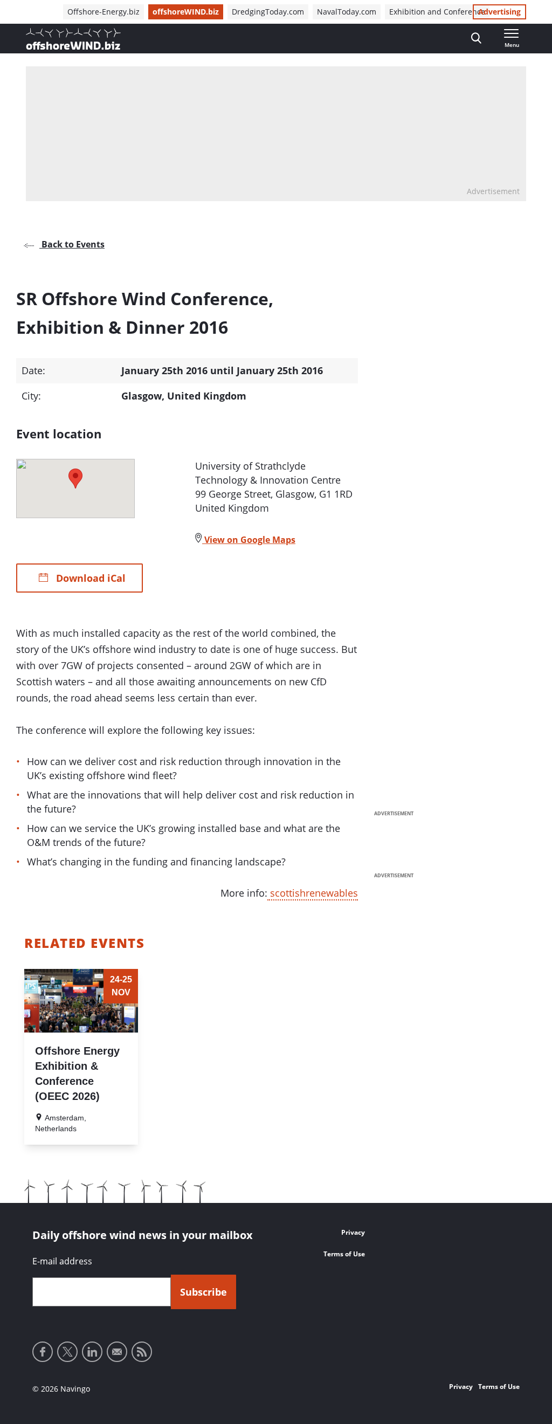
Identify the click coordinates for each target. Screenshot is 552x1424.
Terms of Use (344, 1253)
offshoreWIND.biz (186, 11)
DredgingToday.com (268, 11)
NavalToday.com (346, 11)
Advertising (499, 11)
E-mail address (62, 1261)
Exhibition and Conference (437, 11)
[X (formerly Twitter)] (67, 1352)
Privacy (353, 1232)
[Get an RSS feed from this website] (142, 1352)
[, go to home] (73, 39)
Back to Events (72, 244)
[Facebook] (42, 1352)
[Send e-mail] (117, 1352)
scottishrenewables (312, 892)
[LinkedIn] (92, 1352)
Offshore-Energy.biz (103, 11)
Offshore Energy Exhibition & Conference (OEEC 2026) (77, 1073)
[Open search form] (476, 38)
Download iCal (89, 578)
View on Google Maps (248, 540)
